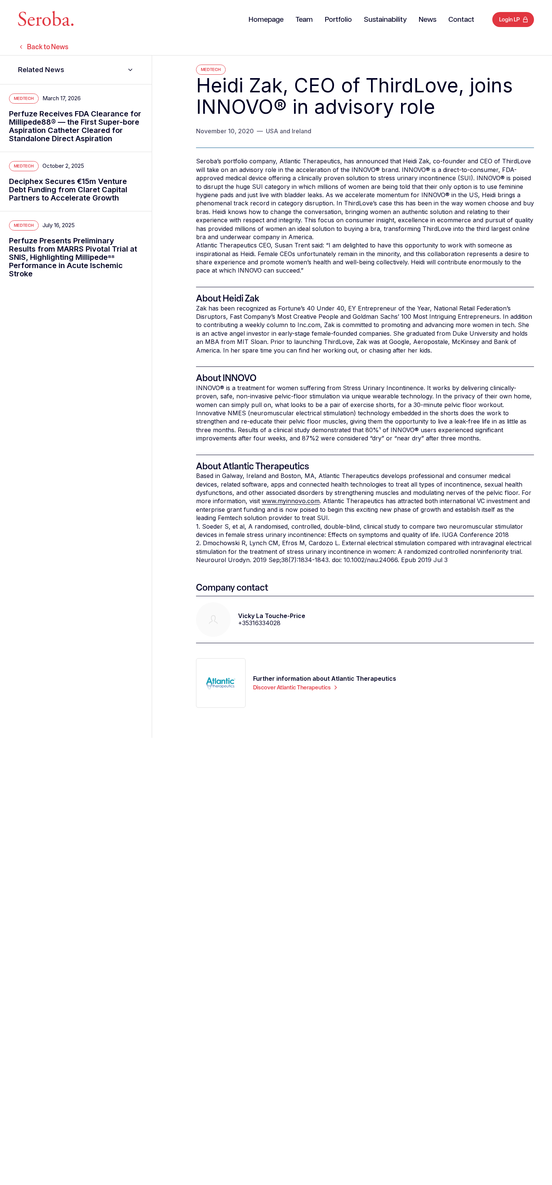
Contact (461, 19)
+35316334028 (259, 623)
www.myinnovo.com (291, 501)
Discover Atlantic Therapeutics (292, 687)
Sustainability (385, 19)
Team (304, 19)
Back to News (47, 47)
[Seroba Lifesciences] (46, 20)
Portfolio (338, 19)
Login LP (509, 19)
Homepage (266, 19)
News (427, 19)
